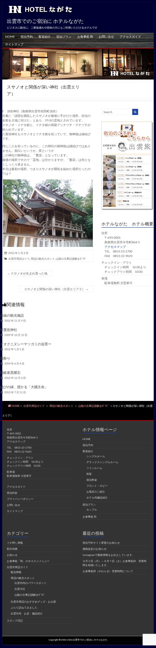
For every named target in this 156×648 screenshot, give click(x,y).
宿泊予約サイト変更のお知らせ (101, 542)
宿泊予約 (27, 36)
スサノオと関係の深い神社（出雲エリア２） (56, 289)
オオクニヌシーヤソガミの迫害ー (25, 344)
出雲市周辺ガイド (19, 258)
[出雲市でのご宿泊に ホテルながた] (78, 50)
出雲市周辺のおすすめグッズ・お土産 (33, 601)
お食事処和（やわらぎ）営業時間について (108, 571)
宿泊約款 (12, 492)
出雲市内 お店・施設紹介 (27, 613)
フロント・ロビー (97, 485)
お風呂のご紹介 (95, 491)
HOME (10, 36)
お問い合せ (106, 36)
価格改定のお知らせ (95, 548)
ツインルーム (94, 468)
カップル (91, 509)
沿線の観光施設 (12, 315)
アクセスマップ (115, 246)
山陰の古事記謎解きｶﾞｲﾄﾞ (71, 258)
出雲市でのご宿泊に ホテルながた (45, 21)
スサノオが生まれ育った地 (27, 273)
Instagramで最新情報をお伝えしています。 (109, 554)
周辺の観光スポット (43, 258)
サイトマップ (14, 44)
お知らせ (12, 554)
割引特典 (12, 548)
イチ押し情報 (15, 542)
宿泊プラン (64, 36)
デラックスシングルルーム (102, 462)
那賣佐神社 (8, 330)
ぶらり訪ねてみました (24, 607)
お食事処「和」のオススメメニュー (28, 561)
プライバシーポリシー (20, 498)
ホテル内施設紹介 (97, 497)
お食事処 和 (85, 36)
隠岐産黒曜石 (10, 372)
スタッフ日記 (15, 620)
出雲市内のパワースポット (30, 583)
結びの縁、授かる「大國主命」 (24, 387)
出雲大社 (19, 588)
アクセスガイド (130, 36)
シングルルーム (95, 456)
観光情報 (16, 572)
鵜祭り (5, 358)
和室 (89, 473)
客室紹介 (44, 36)
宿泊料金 (91, 479)
